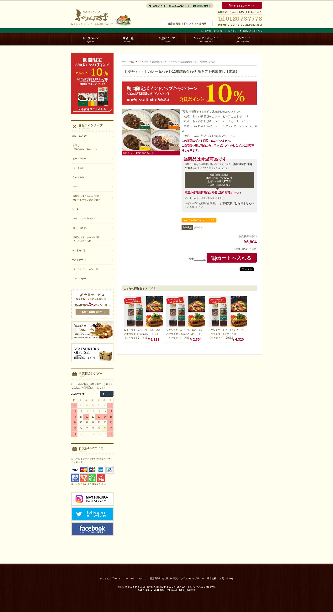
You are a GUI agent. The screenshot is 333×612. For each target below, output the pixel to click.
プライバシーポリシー (192, 578)
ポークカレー (80, 168)
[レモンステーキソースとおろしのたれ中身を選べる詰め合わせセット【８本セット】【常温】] (228, 326)
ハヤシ (76, 186)
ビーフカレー (80, 158)
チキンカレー (80, 177)
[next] (110, 394)
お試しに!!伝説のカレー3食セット (85, 147)
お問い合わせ (226, 578)
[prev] (103, 394)
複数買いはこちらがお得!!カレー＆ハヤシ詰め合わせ (86, 198)
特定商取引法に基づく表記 (164, 578)
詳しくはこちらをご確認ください (88, 484)
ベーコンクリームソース (85, 269)
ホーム (125, 62)
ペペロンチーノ (81, 278)
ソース (75, 209)
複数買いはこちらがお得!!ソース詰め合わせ (86, 239)
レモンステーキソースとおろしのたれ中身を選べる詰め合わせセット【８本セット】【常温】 (227, 334)
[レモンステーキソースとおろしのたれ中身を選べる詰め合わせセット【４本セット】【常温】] (185, 326)
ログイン (232, 31)
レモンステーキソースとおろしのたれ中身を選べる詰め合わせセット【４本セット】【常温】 (184, 334)
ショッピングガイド (110, 578)
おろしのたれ (80, 228)
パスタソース (79, 259)
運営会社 (211, 578)
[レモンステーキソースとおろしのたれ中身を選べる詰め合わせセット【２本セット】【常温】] (143, 326)
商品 (132, 62)
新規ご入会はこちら (252, 31)
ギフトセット (79, 250)
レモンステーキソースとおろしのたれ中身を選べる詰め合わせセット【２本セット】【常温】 (142, 334)
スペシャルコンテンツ (135, 578)
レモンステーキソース (84, 218)
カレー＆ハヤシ (142, 62)
